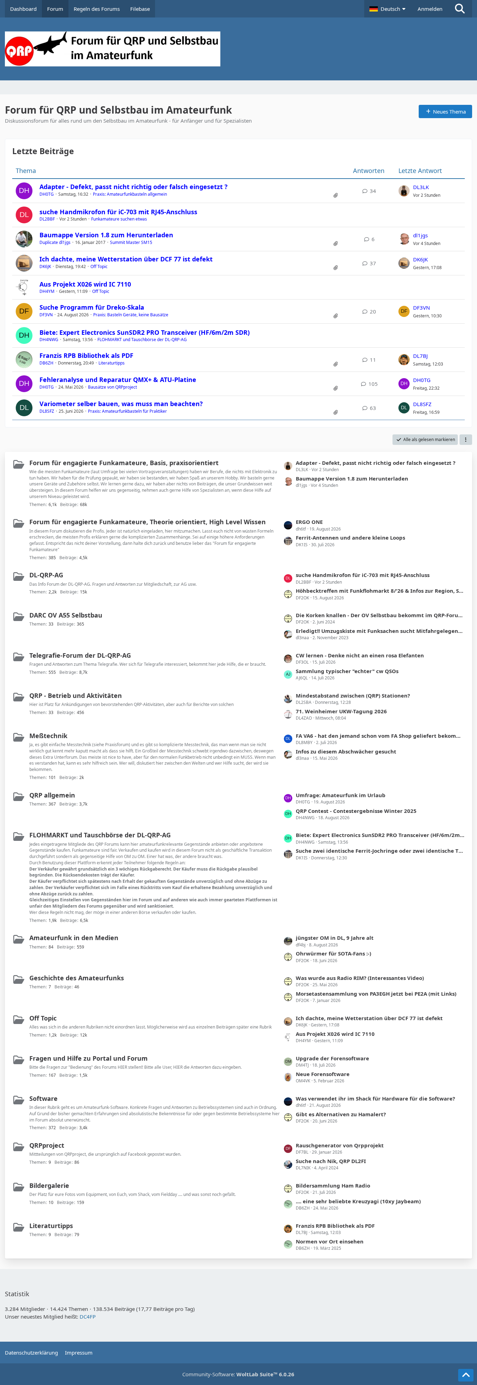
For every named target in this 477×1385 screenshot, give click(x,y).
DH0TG (46, 194)
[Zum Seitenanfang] (466, 1375)
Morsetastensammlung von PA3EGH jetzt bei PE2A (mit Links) (376, 993)
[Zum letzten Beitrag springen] (404, 190)
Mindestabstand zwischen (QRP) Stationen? (353, 695)
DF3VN (46, 315)
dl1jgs (420, 235)
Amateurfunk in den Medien (73, 937)
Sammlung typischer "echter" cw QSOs (347, 671)
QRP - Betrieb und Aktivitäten (75, 695)
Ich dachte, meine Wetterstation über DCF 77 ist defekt (126, 259)
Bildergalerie (49, 1185)
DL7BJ (420, 355)
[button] (388, 8)
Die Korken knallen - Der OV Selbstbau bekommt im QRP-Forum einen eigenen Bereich (380, 615)
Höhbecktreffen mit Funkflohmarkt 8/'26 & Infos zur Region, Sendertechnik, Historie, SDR (380, 590)
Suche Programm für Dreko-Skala (91, 307)
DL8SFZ (46, 411)
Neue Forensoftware (323, 1073)
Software (43, 1098)
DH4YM (46, 291)
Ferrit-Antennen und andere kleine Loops (350, 537)
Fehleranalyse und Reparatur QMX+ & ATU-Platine (117, 379)
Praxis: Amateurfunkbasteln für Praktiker (127, 411)
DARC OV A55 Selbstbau (65, 615)
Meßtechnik (48, 735)
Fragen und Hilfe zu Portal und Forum (88, 1058)
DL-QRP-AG (46, 575)
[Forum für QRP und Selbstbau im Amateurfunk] (238, 49)
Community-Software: (238, 1374)
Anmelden (430, 8)
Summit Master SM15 (131, 242)
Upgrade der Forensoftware (332, 1058)
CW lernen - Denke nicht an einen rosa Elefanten (360, 655)
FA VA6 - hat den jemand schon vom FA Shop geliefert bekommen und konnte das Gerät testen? (380, 735)
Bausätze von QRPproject (112, 387)
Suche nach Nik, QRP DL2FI (331, 1160)
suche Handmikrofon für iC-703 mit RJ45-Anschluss (118, 212)
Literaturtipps (111, 363)
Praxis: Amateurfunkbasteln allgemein (130, 194)
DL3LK (421, 186)
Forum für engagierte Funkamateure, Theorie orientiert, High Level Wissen (147, 522)
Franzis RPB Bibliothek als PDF (86, 355)
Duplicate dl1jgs (55, 242)
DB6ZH (46, 363)
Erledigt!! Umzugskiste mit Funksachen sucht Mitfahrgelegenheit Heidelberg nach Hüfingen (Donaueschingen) (380, 630)
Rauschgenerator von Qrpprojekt (340, 1145)
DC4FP (88, 1316)
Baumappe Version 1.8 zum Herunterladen (106, 235)
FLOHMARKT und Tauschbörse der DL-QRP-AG (142, 339)
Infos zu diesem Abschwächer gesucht (346, 751)
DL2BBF (47, 219)
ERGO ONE (309, 521)
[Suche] (460, 8)
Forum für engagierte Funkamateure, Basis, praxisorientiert (124, 463)
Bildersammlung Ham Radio (333, 1185)
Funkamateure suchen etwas (119, 219)
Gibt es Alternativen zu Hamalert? (341, 1114)
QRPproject (46, 1145)
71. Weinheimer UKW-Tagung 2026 (341, 711)
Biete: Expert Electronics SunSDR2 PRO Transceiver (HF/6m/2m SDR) (144, 332)
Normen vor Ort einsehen (330, 1241)
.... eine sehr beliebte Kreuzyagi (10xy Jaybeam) (358, 1201)
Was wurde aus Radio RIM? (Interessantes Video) (360, 977)
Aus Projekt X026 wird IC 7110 (85, 284)
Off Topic (99, 266)
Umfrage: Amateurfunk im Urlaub (341, 795)
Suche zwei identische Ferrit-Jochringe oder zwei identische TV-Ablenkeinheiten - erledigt (380, 850)
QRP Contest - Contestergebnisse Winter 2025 (356, 810)
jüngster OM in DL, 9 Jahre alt (335, 937)
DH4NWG (48, 339)
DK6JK (45, 266)
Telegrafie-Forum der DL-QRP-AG (80, 655)
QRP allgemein (52, 795)
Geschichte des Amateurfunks (76, 978)
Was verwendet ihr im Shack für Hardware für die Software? (375, 1098)
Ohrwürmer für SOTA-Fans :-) (333, 953)
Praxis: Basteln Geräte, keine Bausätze (130, 315)
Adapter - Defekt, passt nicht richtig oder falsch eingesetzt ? (133, 186)
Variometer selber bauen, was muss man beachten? (121, 403)
